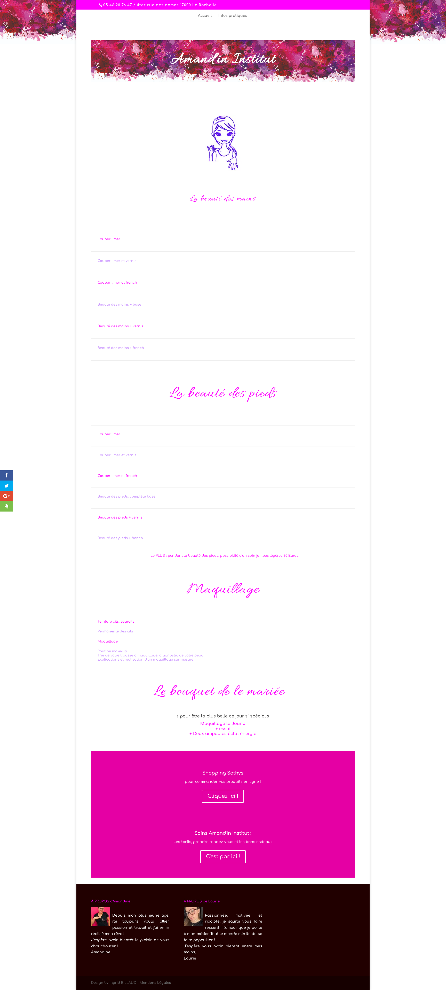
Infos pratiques (232, 16)
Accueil (205, 16)
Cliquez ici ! (223, 796)
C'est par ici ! (223, 857)
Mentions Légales (155, 983)
